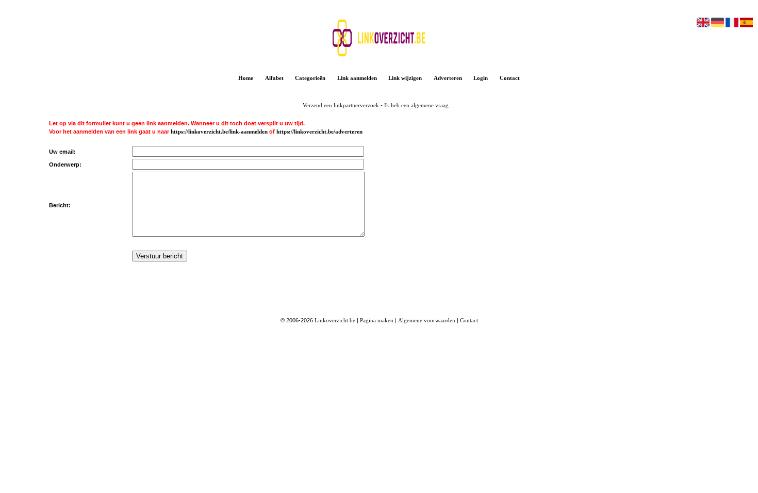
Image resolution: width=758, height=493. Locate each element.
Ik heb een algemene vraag (416, 105)
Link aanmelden (357, 78)
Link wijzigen (405, 78)
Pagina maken (376, 320)
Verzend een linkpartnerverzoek (341, 105)
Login (480, 78)
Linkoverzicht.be (335, 320)
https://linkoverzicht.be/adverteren (319, 131)
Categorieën (310, 78)
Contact (510, 78)
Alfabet (274, 78)
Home (245, 78)
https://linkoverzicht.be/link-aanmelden (219, 131)
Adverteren (448, 78)
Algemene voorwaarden (426, 320)
